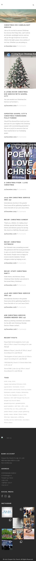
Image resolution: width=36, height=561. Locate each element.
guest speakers (9, 406)
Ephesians (7, 392)
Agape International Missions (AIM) (15, 384)
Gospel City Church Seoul (12, 400)
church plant (8, 389)
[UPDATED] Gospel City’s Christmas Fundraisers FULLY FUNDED (15, 116)
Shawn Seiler (22, 414)
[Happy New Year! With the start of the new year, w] (29, 545)
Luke (26, 406)
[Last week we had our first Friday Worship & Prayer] (7, 545)
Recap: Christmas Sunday (16, 220)
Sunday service (9, 419)
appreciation (8, 387)
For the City (7, 395)
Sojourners (14, 417)
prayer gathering (23, 411)
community (16, 389)
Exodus (18, 392)
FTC (25, 395)
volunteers (26, 419)
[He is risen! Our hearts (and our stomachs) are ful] (18, 534)
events (13, 392)
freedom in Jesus (17, 395)
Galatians (7, 398)
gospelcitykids (20, 403)
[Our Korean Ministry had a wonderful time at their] (29, 512)
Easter (29, 389)
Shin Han (7, 417)
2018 (5, 381)
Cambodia (16, 387)
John (22, 406)
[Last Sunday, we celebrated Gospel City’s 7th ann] (18, 545)
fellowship (25, 392)
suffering (21, 417)
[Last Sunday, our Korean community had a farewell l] (29, 523)
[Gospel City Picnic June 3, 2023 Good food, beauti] (7, 534)
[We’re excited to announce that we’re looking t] (7, 512)
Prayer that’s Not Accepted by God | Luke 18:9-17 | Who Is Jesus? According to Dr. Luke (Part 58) (17, 344)
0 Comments (22, 46)
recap (11, 414)
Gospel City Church (23, 398)
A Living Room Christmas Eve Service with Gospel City (16, 94)
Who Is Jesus (8, 422)
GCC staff (14, 398)
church (22, 387)
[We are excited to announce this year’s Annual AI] (29, 534)
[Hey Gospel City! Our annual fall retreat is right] (18, 523)
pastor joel (22, 409)
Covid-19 (24, 389)
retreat (15, 414)
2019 (9, 381)
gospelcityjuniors (9, 403)
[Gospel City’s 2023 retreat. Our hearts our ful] (7, 523)
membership (8, 409)
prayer (16, 411)
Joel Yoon (17, 406)
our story (16, 409)
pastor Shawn (8, 411)
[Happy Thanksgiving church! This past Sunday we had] (18, 512)
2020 (13, 381)
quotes (6, 414)
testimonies (18, 419)
